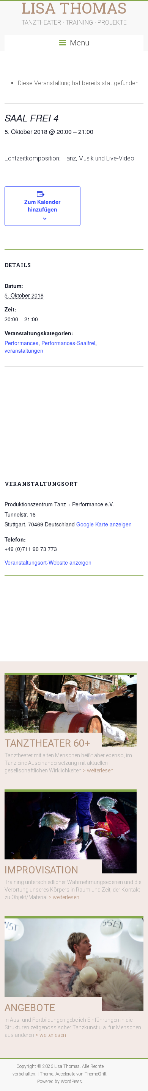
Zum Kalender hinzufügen (42, 205)
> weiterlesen (98, 770)
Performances (21, 343)
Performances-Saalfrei (68, 343)
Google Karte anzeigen (104, 524)
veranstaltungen (24, 350)
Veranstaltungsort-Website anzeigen (48, 562)
